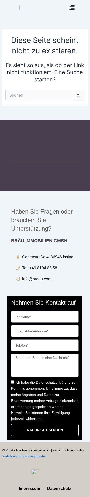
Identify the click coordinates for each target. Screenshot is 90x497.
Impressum (29, 488)
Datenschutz (59, 488)
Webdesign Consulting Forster (24, 456)
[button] (72, 7)
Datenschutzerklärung (53, 382)
